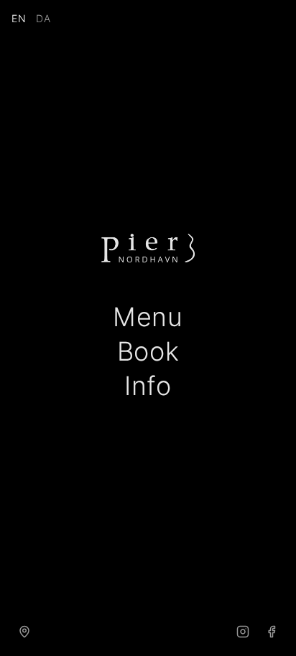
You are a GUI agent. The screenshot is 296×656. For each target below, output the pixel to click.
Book (148, 351)
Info (148, 385)
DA (44, 18)
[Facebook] (272, 632)
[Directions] (24, 632)
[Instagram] (243, 632)
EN (19, 18)
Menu (148, 317)
